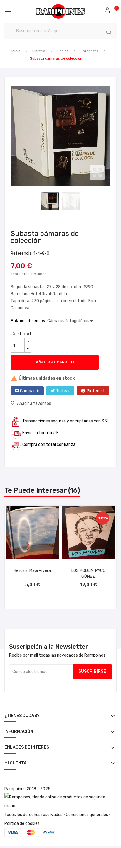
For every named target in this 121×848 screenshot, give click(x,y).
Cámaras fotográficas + (70, 320)
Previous (9, 136)
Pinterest (96, 390)
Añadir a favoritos (34, 403)
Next (112, 136)
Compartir (29, 390)
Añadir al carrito (55, 362)
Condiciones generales (87, 814)
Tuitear (63, 390)
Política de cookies (22, 823)
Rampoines (15, 788)
